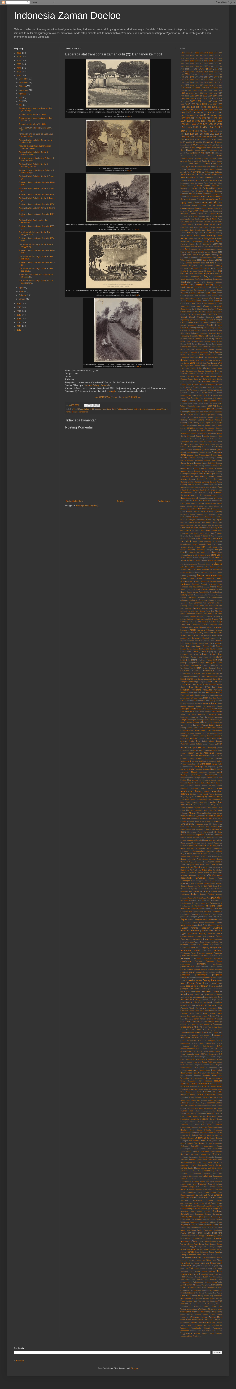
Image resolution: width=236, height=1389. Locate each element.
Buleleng (209, 285)
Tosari (219, 1271)
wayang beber (216, 1309)
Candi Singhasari (209, 303)
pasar (183, 925)
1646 (206, 61)
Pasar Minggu (192, 925)
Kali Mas (212, 622)
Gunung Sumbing (201, 482)
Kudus (198, 706)
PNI (217, 1016)
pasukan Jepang (197, 933)
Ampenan (192, 199)
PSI (201, 1027)
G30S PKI (211, 406)
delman (98, 409)
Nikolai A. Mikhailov (188, 872)
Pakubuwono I (216, 901)
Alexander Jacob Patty (199, 183)
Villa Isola (202, 1301)
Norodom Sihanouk (196, 875)
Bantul (198, 244)
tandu (68, 412)
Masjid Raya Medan (202, 805)
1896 (193, 107)
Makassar (206, 764)
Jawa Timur (196, 578)
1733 (187, 72)
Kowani (219, 698)
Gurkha (198, 485)
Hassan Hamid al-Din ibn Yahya (200, 506)
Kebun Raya (216, 654)
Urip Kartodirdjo (216, 1296)
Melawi (219, 813)
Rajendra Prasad (209, 1065)
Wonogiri (207, 1328)
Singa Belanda (204, 1130)
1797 (220, 80)
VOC (220, 1301)
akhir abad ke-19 (189, 174)
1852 (196, 93)
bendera (210, 262)
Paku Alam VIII (203, 901)
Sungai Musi (217, 1209)
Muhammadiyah (198, 851)
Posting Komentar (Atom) (87, 506)
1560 (197, 53)
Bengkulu (209, 265)
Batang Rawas (211, 252)
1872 (201, 98)
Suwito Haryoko (211, 1217)
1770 (192, 77)
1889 (198, 104)
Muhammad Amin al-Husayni (202, 843)
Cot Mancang (208, 339)
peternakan (212, 1008)
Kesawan (196, 671)
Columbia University (208, 333)
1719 (201, 69)
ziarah (199, 1336)
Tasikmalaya (211, 1236)
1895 (188, 107)
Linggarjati (184, 736)
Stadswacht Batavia (206, 1165)
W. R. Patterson (196, 1304)
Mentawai (195, 818)
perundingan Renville (191, 1002)
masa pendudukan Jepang (201, 789)
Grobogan (197, 449)
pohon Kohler (199, 1019)
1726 (215, 69)
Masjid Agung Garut (188, 797)
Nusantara (185, 883)
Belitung (189, 263)
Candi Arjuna (217, 293)
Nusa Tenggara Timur (213, 881)
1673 (201, 63)
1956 (192, 134)
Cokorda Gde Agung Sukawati (203, 330)
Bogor (207, 276)
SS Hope (192, 1165)
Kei (211, 657)
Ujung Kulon (206, 1285)
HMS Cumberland (204, 525)
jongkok (196, 608)
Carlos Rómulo (202, 306)
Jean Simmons (194, 581)
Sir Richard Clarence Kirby (200, 1135)
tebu (190, 1241)
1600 (192, 55)
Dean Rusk (194, 357)
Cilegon (212, 322)
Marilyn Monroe (201, 785)
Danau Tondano (215, 349)
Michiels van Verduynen (204, 821)
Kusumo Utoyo (216, 709)
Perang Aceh (209, 980)
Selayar (202, 1116)
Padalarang (184, 894)
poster (187, 1021)
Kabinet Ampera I (197, 616)
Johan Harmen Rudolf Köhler (198, 592)
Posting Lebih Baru (74, 501)
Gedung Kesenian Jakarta (192, 420)
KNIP (216, 682)
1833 (198, 88)
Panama (213, 909)
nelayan (190, 864)
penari (192, 972)
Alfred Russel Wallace (208, 186)
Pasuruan (184, 939)
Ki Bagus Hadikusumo (189, 676)
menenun (218, 816)
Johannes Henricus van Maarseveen (205, 598)
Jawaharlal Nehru (213, 578)
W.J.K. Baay (210, 1304)
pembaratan (217, 964)
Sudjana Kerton (216, 1171)
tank (220, 1233)
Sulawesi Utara (202, 1187)
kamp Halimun (200, 627)
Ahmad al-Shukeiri (203, 166)
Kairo (198, 619)
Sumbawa (184, 1200)
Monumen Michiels (194, 840)
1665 (187, 63)
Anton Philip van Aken (209, 208)
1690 (197, 66)
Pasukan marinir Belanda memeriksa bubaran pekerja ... (35, 147)
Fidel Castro (197, 395)
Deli (201, 357)
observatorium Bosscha (213, 883)
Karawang (196, 638)
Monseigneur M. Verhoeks (203, 837)
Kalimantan (185, 624)
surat (192, 1214)
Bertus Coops (212, 271)
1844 (200, 90)
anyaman (183, 211)
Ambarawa (196, 196)
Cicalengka (210, 317)
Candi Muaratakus (187, 301)
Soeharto (184, 1154)
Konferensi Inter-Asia (197, 693)
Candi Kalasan (202, 298)
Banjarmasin (185, 241)
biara (182, 273)
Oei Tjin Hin (198, 886)
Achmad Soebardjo (202, 161)
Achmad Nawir (216, 158)
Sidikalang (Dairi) (197, 1127)
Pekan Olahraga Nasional (201, 953)
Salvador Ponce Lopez (197, 1103)
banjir (206, 241)
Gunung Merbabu (215, 471)
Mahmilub (203, 756)
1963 (193, 137)
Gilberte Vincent (212, 439)
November (24, 82)
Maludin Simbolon (203, 769)
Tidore (208, 1260)
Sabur (182, 1100)
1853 (201, 93)
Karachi (197, 635)
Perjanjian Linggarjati (212, 991)
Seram (212, 1119)
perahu (152, 409)
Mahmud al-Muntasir (204, 758)
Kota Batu (212, 698)
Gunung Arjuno (193, 455)
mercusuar (213, 818)
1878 (187, 101)
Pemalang (198, 961)
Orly (195, 889)
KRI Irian (205, 701)
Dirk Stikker (190, 368)
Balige (201, 233)
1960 (212, 134)
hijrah (219, 519)
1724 (205, 69)
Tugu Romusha (211, 1279)
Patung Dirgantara (215, 939)
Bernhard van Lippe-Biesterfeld (193, 271)
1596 (220, 53)
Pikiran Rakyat (201, 1016)
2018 (19, 307)
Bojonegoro (218, 276)
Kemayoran (211, 662)
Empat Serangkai (193, 384)
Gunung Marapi (186, 471)
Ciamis (203, 314)
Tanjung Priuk (210, 1233)
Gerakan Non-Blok (197, 431)
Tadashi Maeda (209, 1219)
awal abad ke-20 (87, 409)
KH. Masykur (195, 673)
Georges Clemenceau (205, 428)
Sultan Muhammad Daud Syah (194, 1192)
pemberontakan (187, 966)
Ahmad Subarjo (216, 169)
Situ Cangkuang (215, 1143)
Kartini (182, 646)
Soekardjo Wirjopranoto (200, 1154)
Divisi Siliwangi (203, 368)
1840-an (183, 90)
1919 (201, 115)
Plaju (213, 1016)
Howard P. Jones (201, 536)
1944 (195, 127)
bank (212, 241)
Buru (195, 290)
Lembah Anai (209, 728)
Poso (182, 1022)
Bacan (206, 227)
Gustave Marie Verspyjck (204, 487)
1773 (201, 77)
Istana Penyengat (215, 560)
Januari (22, 299)
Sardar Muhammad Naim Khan (210, 1108)
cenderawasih (216, 306)
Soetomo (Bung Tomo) (198, 1159)
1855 (210, 93)
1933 (208, 121)
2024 (19, 60)
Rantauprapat (205, 1070)
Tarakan (183, 1236)
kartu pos (190, 646)
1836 (207, 88)
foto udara (217, 398)
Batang (219, 249)
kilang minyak (186, 679)
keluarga (217, 659)
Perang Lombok (215, 986)
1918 (196, 115)
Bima (196, 273)
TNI (191, 1268)
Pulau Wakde (191, 1032)
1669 (197, 63)
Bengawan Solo (196, 265)
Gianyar (202, 439)
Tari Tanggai (200, 1236)
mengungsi (185, 818)
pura (206, 1032)
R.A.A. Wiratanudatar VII (206, 1049)
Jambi (189, 569)
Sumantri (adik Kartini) (204, 1195)
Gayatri (190, 415)
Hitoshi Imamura (186, 525)
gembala (191, 428)
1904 (201, 110)
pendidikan (185, 975)
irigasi (104, 409)
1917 (192, 115)
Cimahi (210, 325)
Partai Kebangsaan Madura (210, 922)
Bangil (220, 236)
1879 (192, 101)
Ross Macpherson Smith (190, 1092)
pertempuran (198, 997)
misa (220, 824)
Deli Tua (218, 357)
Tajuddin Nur (204, 1222)
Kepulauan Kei (216, 665)
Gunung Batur (216, 455)
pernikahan (209, 994)
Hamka (219, 498)
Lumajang (212, 748)
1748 (220, 72)
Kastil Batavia (216, 646)
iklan (203, 547)
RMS (199, 1086)
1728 (220, 69)
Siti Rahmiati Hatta (197, 1141)
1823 (211, 85)
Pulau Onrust (195, 1030)
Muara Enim (217, 840)
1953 (220, 131)
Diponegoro (184, 365)
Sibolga (209, 1124)
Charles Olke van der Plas (190, 312)
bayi (214, 257)
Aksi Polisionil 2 (207, 177)
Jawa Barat (111, 409)
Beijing (205, 260)
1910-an (196, 112)
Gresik (189, 449)
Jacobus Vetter (204, 564)
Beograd (203, 268)
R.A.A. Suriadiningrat (203, 1046)
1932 (203, 121)
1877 (182, 101)
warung (194, 1309)
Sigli (205, 1127)
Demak (192, 360)
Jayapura (184, 581)
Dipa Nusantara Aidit (214, 363)
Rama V (203, 1067)
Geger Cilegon (210, 423)
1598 (182, 55)
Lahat (182, 714)
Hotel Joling (193, 533)
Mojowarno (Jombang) (213, 835)
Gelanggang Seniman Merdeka (199, 425)
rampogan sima (215, 1067)
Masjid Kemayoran (200, 802)
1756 (211, 74)
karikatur (218, 641)
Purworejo (195, 1038)
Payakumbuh (196, 947)
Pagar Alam (206, 898)
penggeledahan (196, 977)
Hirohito (208, 522)
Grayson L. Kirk (208, 447)
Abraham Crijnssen (199, 156)
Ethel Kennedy (186, 387)
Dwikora (213, 376)
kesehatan (208, 670)
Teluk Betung (210, 1244)
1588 (211, 53)
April (21, 288)
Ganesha (218, 409)
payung (145, 409)
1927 (209, 118)
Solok (215, 1159)
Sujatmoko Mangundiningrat (191, 1176)
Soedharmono (185, 1151)
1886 (182, 104)
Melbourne (184, 816)
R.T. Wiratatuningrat (214, 1057)
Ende (202, 384)
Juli (20, 97)
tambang (194, 1227)
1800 (192, 82)
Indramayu (201, 550)
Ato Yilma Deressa (203, 222)
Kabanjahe (184, 616)
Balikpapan (209, 233)
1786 (192, 80)
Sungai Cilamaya (197, 1206)
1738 (192, 72)
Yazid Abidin (217, 1331)
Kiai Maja (218, 676)
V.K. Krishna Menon (200, 1298)
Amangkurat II (216, 194)
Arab (206, 211)
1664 (182, 63)
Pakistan (192, 901)
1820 (197, 85)
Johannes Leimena (206, 600)
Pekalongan (185, 953)
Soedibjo (196, 1151)
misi (182, 827)
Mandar (212, 772)
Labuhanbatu (217, 711)
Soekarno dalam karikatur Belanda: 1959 (36, 194)
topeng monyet (208, 1271)
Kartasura (218, 643)
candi (207, 293)
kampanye (184, 630)
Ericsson (219, 384)
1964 (198, 137)
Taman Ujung (185, 1227)
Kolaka (199, 684)
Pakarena (184, 901)
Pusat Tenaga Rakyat (209, 1038)
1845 (205, 90)
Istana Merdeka (187, 560)
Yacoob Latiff (195, 1331)
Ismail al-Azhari (198, 555)
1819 (192, 85)
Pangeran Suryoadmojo (213, 911)
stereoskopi (217, 1168)
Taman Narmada (204, 1225)
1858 (182, 96)
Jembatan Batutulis (200, 584)
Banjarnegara (197, 241)
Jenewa (206, 587)
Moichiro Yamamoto (187, 835)
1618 (187, 58)
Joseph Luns (207, 608)
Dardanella (204, 352)
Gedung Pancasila (214, 420)
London (201, 738)
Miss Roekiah (191, 827)
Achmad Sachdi (186, 161)
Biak (220, 271)
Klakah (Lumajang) (205, 679)
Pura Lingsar (213, 1032)
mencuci (209, 816)
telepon (189, 1244)
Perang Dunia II (195, 983)
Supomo (207, 1211)
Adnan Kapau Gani (213, 164)
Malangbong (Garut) (213, 767)
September (24, 90)
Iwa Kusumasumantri (188, 564)
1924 (193, 118)
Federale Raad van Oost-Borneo (196, 393)
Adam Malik (193, 164)
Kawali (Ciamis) (199, 652)
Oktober (22, 86)
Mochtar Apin (203, 827)
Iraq (208, 552)
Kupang (193, 709)
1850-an (184, 93)
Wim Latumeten (195, 1325)
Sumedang (197, 1200)
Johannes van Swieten (204, 603)
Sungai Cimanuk (210, 1206)
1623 (201, 58)
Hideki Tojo (210, 520)
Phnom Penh (194, 1011)
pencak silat (200, 972)
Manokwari (214, 777)
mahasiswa (193, 756)
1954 (182, 134)
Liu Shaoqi (194, 736)
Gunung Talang (216, 482)
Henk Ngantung (215, 511)
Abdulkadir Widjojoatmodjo (202, 153)
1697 (201, 66)
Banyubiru (207, 244)
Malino (192, 769)
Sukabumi (207, 1176)
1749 (182, 74)
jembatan (185, 584)
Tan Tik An (202, 1227)
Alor (192, 191)
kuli (204, 706)
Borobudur (185, 282)
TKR (186, 1268)
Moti (210, 840)
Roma (201, 1089)
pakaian (216, 897)
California (200, 293)
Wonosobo (184, 1331)
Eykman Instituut (199, 387)
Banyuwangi (185, 246)
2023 (19, 64)
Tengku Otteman (210, 1249)
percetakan (218, 989)
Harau (195, 501)
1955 (187, 134)
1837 (212, 88)
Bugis (191, 285)
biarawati (189, 273)
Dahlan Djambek (198, 344)
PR (202, 1022)
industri (183, 552)
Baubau (194, 257)
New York (210, 864)
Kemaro (201, 663)
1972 (203, 139)
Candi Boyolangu (186, 295)
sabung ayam (216, 1097)
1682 (220, 63)
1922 (182, 118)
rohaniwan (193, 1089)
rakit (196, 1067)
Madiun (191, 753)
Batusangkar (185, 257)
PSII (205, 1027)
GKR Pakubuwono (197, 441)
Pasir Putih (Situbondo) (207, 925)
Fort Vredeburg (206, 398)
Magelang (209, 753)
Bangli (200, 238)
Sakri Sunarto (202, 1100)
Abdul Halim (211, 148)
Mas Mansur (207, 788)
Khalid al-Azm (206, 673)
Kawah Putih (185, 652)
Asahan (209, 216)
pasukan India (207, 931)
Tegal (194, 1241)
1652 (211, 61)
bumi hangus (186, 287)
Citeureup (184, 328)
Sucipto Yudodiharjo (194, 1171)
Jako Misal (184, 567)
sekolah (210, 1113)
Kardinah (205, 638)
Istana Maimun (215, 558)
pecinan (218, 947)
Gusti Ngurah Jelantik (195, 490)
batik (220, 252)
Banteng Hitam (187, 244)
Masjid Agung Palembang (207, 797)
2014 (19, 322)
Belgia (182, 263)
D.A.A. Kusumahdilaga (194, 341)
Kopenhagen (198, 698)
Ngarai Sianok (194, 867)
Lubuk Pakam (196, 744)
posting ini (111, 391)
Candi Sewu (196, 303)
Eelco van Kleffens (201, 379)
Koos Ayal (188, 698)
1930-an (190, 121)
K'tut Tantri (218, 614)
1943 (189, 127)
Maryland (194, 788)
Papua (183, 919)
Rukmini (192, 1095)
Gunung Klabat (186, 468)
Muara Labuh (185, 843)
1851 (191, 93)
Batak (187, 249)
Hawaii (189, 509)
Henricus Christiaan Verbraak (191, 514)
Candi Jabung (212, 295)
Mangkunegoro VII (187, 777)
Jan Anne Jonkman (201, 569)
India (215, 547)
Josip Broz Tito (212, 611)
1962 (188, 137)
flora (210, 395)
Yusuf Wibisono (215, 1333)
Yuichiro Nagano (201, 1333)
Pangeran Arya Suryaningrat (191, 911)
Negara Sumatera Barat (198, 862)
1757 (216, 74)
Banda (189, 235)
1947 (218, 127)
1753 (197, 74)
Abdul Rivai (184, 153)
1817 (182, 85)
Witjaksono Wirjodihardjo (190, 1328)
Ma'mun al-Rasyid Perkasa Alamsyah (203, 750)
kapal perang (197, 633)
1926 (204, 118)
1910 (188, 112)
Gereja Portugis (202, 436)
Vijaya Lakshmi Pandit (188, 1301)
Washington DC (204, 1309)
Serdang (201, 1122)
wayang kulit (197, 1312)
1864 (210, 96)
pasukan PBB (201, 936)
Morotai (205, 840)
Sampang (191, 1105)
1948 (184, 130)
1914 (220, 112)
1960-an (218, 134)
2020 (19, 75)
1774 (206, 77)
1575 (206, 53)
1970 (187, 139)
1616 (182, 58)
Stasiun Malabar (194, 1168)
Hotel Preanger (216, 533)
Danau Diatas (192, 347)
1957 (197, 134)
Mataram (197, 807)
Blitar (212, 273)
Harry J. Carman (197, 503)
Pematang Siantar (214, 961)
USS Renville (185, 1298)
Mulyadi (183, 854)
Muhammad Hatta (203, 845)
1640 (201, 61)
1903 (196, 110)
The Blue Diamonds (214, 1255)
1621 (197, 58)
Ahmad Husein (216, 166)
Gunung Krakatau (200, 468)
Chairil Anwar (202, 309)
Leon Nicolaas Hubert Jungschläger (208, 730)
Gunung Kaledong (208, 463)
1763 (182, 77)
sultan (212, 1187)
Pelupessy (197, 958)
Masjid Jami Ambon (209, 799)
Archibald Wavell (196, 214)
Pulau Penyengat (210, 1030)
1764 (187, 77)
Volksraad (184, 1304)
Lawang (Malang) (200, 725)
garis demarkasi (202, 412)
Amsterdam (202, 199)
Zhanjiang (184, 1336)
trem (196, 1274)
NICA (204, 870)
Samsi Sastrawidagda (203, 1105)
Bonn (220, 279)
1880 (198, 101)
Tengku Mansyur (196, 1249)
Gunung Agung (205, 452)
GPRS (207, 444)
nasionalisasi (217, 856)
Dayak (208, 354)
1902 (190, 110)
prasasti (193, 1024)
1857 (220, 93)
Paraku (190, 919)
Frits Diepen (201, 406)
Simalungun (212, 1127)
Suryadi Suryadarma (213, 1214)
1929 (220, 118)
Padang (194, 894)
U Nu (194, 1285)
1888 (193, 104)
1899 (208, 107)
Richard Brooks (216, 1084)
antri (220, 208)
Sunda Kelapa (216, 1203)
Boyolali (196, 282)
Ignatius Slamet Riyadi (190, 547)
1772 (197, 77)
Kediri (200, 657)
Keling (209, 660)
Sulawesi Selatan (215, 1184)
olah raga (208, 886)
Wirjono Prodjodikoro (213, 1325)
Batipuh (183, 255)
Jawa (200, 575)
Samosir (183, 1105)
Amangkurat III (185, 196)
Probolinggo (217, 1024)
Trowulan (190, 1277)
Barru (182, 249)
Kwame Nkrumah (205, 711)
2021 (19, 72)
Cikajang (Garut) (206, 320)
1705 (216, 66)
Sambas (219, 1103)
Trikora (183, 1277)
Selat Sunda (192, 1116)
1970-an (193, 139)
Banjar (219, 238)
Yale (203, 1331)
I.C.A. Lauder (217, 544)
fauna (219, 390)
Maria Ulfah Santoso (214, 783)
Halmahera (218, 493)
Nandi (209, 856)
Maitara (195, 761)
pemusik (184, 972)
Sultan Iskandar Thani (198, 1189)
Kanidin (188, 633)
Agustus (22, 94)
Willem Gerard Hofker (200, 1320)
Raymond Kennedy (193, 1076)
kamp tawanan (214, 627)
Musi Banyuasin (193, 856)
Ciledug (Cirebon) (201, 322)
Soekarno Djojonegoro (189, 1157)
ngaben (219, 864)
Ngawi (203, 867)
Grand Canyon (216, 444)
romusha (207, 1089)
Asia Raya (217, 216)
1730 (182, 72)
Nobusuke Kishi (210, 872)
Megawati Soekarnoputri (206, 813)
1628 (211, 58)
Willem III (213, 1320)
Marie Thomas (186, 785)
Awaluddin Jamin (186, 227)
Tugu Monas (185, 1279)
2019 (19, 304)
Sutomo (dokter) (199, 1217)
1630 (220, 58)
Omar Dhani (217, 886)
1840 (220, 88)
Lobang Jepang (206, 736)
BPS (203, 282)
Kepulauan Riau (186, 668)
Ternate (190, 1252)
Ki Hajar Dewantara (206, 676)
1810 (211, 82)
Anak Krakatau (194, 203)
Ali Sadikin (192, 188)
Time (214, 1260)
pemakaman (185, 961)
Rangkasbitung (186, 1070)
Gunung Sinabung (196, 479)
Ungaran (216, 1290)
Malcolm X (184, 769)
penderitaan (210, 972)
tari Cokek (191, 1236)
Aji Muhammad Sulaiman (212, 172)
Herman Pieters (204, 517)
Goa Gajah (208, 441)
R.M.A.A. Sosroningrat (209, 1054)
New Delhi (199, 864)
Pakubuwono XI (186, 906)
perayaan (195, 989)
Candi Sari (184, 303)
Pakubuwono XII (201, 906)
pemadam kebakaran (213, 958)
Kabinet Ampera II (214, 616)
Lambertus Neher (215, 714)
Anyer (190, 211)
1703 (211, 66)
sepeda (204, 1119)
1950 (197, 131)
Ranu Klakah (216, 1070)
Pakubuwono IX (186, 903)
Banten (219, 241)
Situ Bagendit (200, 1143)
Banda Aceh (199, 236)
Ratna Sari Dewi (199, 1073)
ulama (214, 1285)
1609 (216, 55)
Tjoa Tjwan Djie (197, 1266)
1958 (202, 134)
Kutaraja (188, 711)
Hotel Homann (211, 530)
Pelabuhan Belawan (199, 956)
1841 (190, 90)
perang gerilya (210, 983)
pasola (219, 925)
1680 (211, 63)
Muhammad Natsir (203, 848)
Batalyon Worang (209, 249)
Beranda (120, 501)
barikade (194, 246)
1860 (192, 96)
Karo (212, 643)
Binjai (206, 273)
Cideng (219, 317)
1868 (187, 98)
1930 (183, 121)
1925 (198, 118)
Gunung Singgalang (214, 479)
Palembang (185, 908)
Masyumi (189, 807)
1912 (208, 112)
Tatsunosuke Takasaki (202, 1238)
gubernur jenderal (209, 449)
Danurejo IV (185, 352)
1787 (197, 80)
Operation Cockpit (187, 889)
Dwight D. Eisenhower (200, 376)
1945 (203, 127)
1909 (182, 112)
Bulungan (218, 285)
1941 (219, 123)
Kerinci (219, 668)
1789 (206, 80)
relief (199, 1081)
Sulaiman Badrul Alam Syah (203, 1181)
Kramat (199, 701)
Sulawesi (202, 1184)
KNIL (210, 681)
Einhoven (213, 379)
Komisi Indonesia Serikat (212, 684)
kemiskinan (196, 665)
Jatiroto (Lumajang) (188, 576)
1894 (182, 107)
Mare (189, 780)
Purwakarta (217, 1035)
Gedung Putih (186, 423)
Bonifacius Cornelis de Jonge (206, 279)
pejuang (218, 950)
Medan (192, 813)
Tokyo (219, 1268)
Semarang (211, 1116)
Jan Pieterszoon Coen (213, 572)
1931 (197, 121)
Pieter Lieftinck (196, 1013)
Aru (190, 216)
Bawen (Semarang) (204, 257)
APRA (195, 211)
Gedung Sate (198, 423)
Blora (217, 273)
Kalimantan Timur (215, 624)
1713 (191, 69)
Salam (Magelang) (215, 1100)
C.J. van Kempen (209, 290)
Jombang (187, 608)
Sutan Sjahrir (186, 1217)
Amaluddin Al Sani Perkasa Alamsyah (195, 194)
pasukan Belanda (189, 930)
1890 (204, 104)
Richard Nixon (186, 1086)
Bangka (183, 238)
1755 (206, 74)
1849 (215, 90)
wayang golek (185, 1312)
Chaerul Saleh (190, 309)
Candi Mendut (215, 298)
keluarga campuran (188, 663)
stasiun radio (206, 1168)
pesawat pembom (213, 1002)
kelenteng (192, 660)
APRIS (201, 211)
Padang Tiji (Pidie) (194, 898)
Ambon (204, 196)
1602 (201, 55)
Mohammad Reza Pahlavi (201, 829)
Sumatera (218, 1195)
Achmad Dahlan (186, 158)
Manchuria (203, 772)
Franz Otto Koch (210, 403)
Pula (209, 1027)
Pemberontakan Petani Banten (209, 967)
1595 (216, 53)
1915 (182, 115)
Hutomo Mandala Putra (201, 544)
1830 (182, 88)
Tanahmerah (191, 1230)
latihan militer (206, 722)
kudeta (191, 706)
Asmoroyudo (185, 219)
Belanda (218, 260)
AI (191, 172)
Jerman (183, 589)
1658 (216, 61)
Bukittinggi (199, 285)
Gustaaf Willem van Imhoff (212, 485)
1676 (206, 63)
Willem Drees (185, 1320)
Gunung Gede (209, 460)
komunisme (185, 690)
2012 (19, 330)
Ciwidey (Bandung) (196, 328)
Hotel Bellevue (199, 528)
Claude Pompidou (211, 328)
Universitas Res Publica (213, 1293)
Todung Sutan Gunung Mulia (205, 1268)
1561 (202, 53)
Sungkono (184, 1211)
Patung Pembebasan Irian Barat (206, 942)
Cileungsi (218, 322)
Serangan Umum (187, 1122)
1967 (215, 137)
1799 (187, 82)
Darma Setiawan (215, 352)
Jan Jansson (200, 572)
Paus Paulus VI (215, 944)
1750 (187, 74)
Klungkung (203, 682)
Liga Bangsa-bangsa (214, 733)
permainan (198, 994)
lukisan (202, 747)
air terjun (197, 172)
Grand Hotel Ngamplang (190, 447)
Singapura (195, 1132)
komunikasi (217, 687)
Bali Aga (195, 233)
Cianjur (183, 317)
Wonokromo (217, 1328)
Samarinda (211, 1103)
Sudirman (206, 1171)
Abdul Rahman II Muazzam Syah (208, 150)
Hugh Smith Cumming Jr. (203, 541)
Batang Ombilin (197, 252)
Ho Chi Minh (217, 525)
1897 (198, 107)
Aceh (219, 155)
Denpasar (208, 360)
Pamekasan (205, 909)
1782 (187, 80)
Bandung (211, 235)
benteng (218, 265)
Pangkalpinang (196, 914)
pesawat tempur (203, 1005)
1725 (210, 69)
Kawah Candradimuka (189, 649)
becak (199, 260)
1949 (191, 131)
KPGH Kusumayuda (188, 701)
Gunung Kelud (191, 466)
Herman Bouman (191, 517)
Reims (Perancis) (187, 1081)
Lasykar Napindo (192, 722)
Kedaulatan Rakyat (188, 657)
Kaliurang (184, 627)
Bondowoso (185, 279)
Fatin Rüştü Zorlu (199, 390)
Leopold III (199, 733)
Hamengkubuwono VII (189, 498)
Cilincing (201, 325)
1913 (214, 112)
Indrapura (210, 550)
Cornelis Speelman (195, 339)
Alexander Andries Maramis (198, 180)
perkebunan (186, 994)
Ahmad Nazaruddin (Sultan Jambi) (194, 169)
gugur (219, 449)
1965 (204, 137)
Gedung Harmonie (214, 417)
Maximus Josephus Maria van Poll (201, 810)
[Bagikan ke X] (92, 405)
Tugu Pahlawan (198, 1279)
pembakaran (185, 964)
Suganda (206, 1173)
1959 (207, 134)
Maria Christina (212, 780)
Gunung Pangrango (188, 474)
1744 (206, 72)
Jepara (219, 587)
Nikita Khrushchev (215, 870)
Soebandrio (217, 1149)
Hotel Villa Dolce (186, 536)
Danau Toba (201, 349)
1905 (206, 110)
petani (203, 1008)
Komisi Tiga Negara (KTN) (195, 687)
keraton (197, 668)
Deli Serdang (209, 357)
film (205, 395)
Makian (214, 764)
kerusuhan (184, 671)
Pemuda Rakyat (193, 969)
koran (205, 698)
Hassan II (218, 506)
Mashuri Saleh (196, 794)
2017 (19, 311)
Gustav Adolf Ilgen (187, 487)
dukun (182, 376)
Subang (183, 1171)
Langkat (184, 720)
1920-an (213, 115)
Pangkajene (184, 914)
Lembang (189, 730)
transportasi (83, 412)
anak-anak (209, 202)
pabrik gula (205, 891)
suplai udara (196, 1211)
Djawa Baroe (217, 368)
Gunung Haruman (194, 463)
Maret (21, 291)
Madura (199, 753)
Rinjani (194, 1086)
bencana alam (199, 263)
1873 (206, 98)
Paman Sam (196, 909)
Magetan (219, 753)
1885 (220, 101)
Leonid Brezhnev (187, 733)
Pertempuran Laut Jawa (212, 997)
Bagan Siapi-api (216, 227)
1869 (192, 98)
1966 (209, 136)
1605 (206, 55)
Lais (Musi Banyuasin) (196, 714)
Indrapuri (218, 550)
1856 (215, 93)
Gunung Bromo (187, 458)
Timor (219, 1260)
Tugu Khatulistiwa (215, 1277)
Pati (198, 939)
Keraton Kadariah (209, 668)
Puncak (200, 1032)
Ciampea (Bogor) (215, 314)
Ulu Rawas (191, 1288)
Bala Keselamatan (197, 230)
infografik (192, 552)
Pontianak (218, 1019)
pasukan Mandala (187, 936)
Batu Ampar (191, 255)
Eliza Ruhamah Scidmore (208, 382)
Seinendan (201, 1114)
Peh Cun (207, 950)
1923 (188, 118)
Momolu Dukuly (186, 837)
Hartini (207, 503)
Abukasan (212, 156)
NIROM (200, 872)
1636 (192, 61)
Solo (210, 1159)
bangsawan (210, 238)
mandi (219, 772)
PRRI (196, 1027)
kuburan (213, 703)
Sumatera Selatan (188, 1198)
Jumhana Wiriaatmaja (204, 614)
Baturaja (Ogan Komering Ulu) (209, 255)
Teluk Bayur (199, 1244)
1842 (195, 90)
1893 (220, 104)
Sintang (219, 1132)
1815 (220, 82)
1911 (203, 112)
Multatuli (219, 851)
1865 (215, 96)
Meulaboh (190, 821)
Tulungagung (198, 1282)
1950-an (204, 131)
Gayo (196, 415)
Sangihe (183, 1108)
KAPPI (190, 635)
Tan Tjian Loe (212, 1227)
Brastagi (210, 282)
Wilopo (182, 1325)
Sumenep (209, 1200)
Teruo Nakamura (201, 1252)
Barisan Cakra (203, 246)
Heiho (194, 509)
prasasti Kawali (203, 1024)
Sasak (219, 1111)
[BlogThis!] (89, 405)
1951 (210, 131)
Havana (183, 509)
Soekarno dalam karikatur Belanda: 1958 (36, 204)
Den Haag (200, 360)
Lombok (193, 738)
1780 (220, 77)
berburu (211, 268)
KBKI (196, 654)
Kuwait (195, 711)
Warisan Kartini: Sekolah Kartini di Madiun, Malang (33, 153)
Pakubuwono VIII (201, 903)
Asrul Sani (195, 219)
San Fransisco (217, 1105)
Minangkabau (187, 824)
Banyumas (217, 244)
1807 (206, 82)
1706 (220, 66)
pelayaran (185, 958)
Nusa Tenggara (197, 881)
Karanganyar (206, 635)
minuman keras (202, 824)
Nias (199, 870)
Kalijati (219, 622)
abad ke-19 (210, 142)
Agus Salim (191, 166)
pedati (197, 950)
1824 (216, 85)
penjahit (213, 977)
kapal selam (208, 633)
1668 (192, 63)
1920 (78, 409)
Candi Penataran (215, 301)
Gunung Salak (192, 476)
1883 (209, 101)
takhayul (213, 1222)
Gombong (184, 444)
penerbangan (201, 975)
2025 (19, 57)
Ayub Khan (198, 227)
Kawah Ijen (204, 649)
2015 (19, 319)
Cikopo (183, 322)
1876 (220, 98)
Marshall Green (215, 785)
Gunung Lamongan (214, 468)
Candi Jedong (190, 298)
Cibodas (200, 317)
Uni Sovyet (200, 1293)
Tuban (205, 1277)
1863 (205, 96)
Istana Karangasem (200, 558)
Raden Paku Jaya (194, 1062)
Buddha (183, 285)
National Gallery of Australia (97, 385)
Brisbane (219, 282)
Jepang (213, 587)
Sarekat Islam (186, 1111)
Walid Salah (210, 1306)
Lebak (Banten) (215, 725)
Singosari (211, 1132)
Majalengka (203, 761)
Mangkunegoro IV (213, 775)
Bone (192, 279)
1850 (220, 90)
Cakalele (192, 293)
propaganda (186, 1027)
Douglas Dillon (199, 374)
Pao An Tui (217, 917)
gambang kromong (199, 409)
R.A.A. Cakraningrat (206, 1040)
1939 (199, 124)
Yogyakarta (186, 1333)
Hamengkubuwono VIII (207, 498)
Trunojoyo (198, 1277)
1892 (215, 104)
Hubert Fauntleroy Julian (190, 539)
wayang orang (209, 1312)
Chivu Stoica (217, 312)
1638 (197, 61)
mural (189, 854)
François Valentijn (187, 401)
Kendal (205, 665)
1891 (210, 104)
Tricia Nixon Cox (215, 1274)
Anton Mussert (195, 208)
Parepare (198, 919)
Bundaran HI (199, 287)
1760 (220, 74)
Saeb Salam (191, 1100)
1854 (205, 93)
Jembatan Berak (215, 584)
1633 (182, 61)
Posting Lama (164, 501)
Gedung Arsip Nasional (196, 417)
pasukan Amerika (189, 928)
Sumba (219, 1198)
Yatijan (208, 1331)
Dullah (188, 376)
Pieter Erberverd (210, 1011)
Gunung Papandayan (206, 474)
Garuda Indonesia (215, 412)
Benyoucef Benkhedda (189, 268)
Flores (215, 395)
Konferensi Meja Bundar (190, 695)
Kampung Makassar (205, 630)
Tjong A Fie (208, 1266)
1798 (182, 82)
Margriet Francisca (199, 780)
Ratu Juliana (212, 1073)
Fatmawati (211, 390)
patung (204, 939)
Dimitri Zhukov (201, 363)
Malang (199, 766)
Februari (23, 295)
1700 (206, 66)
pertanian (188, 997)
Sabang (206, 1097)
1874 (210, 98)
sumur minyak (204, 1203)
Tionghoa (185, 1263)
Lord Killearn (211, 738)
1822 (206, 85)
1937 (188, 124)
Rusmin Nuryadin (195, 1097)
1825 (220, 85)
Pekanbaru (218, 953)
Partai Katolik (192, 922)
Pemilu (183, 969)
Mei (21, 105)
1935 (220, 121)
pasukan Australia (211, 928)
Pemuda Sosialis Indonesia (211, 969)
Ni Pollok (193, 870)
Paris (205, 919)
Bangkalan (193, 238)
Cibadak (192, 317)
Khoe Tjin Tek (216, 673)
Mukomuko (210, 851)
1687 (192, 66)
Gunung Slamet (186, 482)
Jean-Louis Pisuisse (208, 581)
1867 (182, 98)
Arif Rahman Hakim (213, 214)
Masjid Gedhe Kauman (193, 799)
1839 (216, 88)
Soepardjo (210, 1157)
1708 (182, 69)
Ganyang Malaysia (187, 412)
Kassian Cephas (202, 646)
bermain (219, 268)
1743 (201, 72)
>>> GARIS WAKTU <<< (106, 397)
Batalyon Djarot (196, 249)
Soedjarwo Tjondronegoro (211, 1151)
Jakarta (217, 563)
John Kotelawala (211, 606)
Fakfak (189, 390)
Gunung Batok (205, 455)
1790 (211, 80)
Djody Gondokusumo (188, 371)
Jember (200, 587)
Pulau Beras (217, 1027)
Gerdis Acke (211, 433)
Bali (189, 232)
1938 (194, 124)
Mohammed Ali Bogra (213, 832)
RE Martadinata (197, 1078)
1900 (214, 107)
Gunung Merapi (200, 471)
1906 (211, 110)
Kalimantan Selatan (199, 624)
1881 (204, 101)
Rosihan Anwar (216, 1089)
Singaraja (203, 1132)
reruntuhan (203, 1083)
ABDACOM (194, 145)
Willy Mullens (217, 1322)
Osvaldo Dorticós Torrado (207, 889)
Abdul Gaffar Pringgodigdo (195, 148)
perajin (199, 980)
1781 (182, 80)
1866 (220, 96)
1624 (206, 58)
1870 (196, 98)
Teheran (201, 1241)
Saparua (191, 1108)
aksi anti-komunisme (213, 175)
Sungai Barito (185, 1206)
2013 (19, 326)
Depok (216, 360)
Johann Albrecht (200, 595)
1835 (202, 88)
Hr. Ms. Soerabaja (215, 536)
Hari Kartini (212, 501)
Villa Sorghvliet (212, 1301)
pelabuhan (185, 956)
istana (207, 555)
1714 (196, 69)
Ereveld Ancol (210, 384)
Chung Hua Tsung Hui (190, 314)
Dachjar (207, 341)
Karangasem (217, 635)
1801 (197, 82)
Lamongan (209, 717)
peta (214, 1005)
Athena (192, 222)
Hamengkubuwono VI (213, 495)
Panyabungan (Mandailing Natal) (199, 917)
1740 (196, 72)
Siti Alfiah (215, 1135)
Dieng (192, 363)
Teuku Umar (201, 1255)
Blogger (134, 1368)
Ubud (199, 1285)
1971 (199, 139)
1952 (216, 131)
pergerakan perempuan (190, 991)
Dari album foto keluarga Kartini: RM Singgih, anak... (34, 233)
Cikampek (218, 320)
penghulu (206, 977)
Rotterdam (207, 1092)
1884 (215, 101)
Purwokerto (185, 1038)
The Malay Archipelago (190, 1257)
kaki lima (204, 619)
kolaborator (191, 684)
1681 (216, 63)
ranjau (195, 1070)
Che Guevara (207, 312)
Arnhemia (184, 216)
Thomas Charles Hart (196, 1260)
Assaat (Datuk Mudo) (208, 219)
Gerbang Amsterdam (198, 433)
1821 (201, 85)
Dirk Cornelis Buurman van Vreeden (204, 365)
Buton (200, 290)
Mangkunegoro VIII (202, 777)
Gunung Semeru (207, 476)
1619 (192, 58)
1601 (197, 55)
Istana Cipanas (186, 558)
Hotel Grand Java (197, 530)
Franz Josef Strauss (195, 403)
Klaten (215, 679)
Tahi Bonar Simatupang (189, 1222)
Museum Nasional (200, 854)
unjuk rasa (185, 1295)
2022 (19, 68)
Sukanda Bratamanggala (200, 1179)
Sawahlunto (184, 1114)
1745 (211, 72)
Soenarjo (202, 1157)
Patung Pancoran (187, 942)
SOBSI (195, 1149)
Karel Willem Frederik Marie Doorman (200, 641)
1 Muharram (185, 53)
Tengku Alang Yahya (206, 1247)
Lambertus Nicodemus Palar (192, 717)
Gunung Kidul (216, 466)
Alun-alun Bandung (214, 191)
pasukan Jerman (215, 934)
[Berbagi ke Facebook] (95, 405)
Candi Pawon (201, 301)
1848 (210, 90)
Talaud (194, 1225)
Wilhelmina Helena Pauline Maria (206, 1317)
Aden (201, 164)
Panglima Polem (209, 914)
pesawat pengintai (187, 1005)
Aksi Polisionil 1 (189, 177)
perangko (184, 989)
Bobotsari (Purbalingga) (190, 276)
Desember (24, 79)
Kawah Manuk (216, 649)
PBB (212, 947)
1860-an (198, 96)
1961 (182, 137)
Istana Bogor (216, 555)
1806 (201, 82)
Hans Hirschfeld (186, 501)
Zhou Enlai (192, 1336)
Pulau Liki (184, 1030)
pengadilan (217, 975)
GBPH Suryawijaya (207, 415)
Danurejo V (195, 352)
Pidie (201, 1011)
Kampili (193, 630)
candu (192, 306)
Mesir (220, 818)
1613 (220, 55)
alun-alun (200, 191)
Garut (183, 414)
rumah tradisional (206, 1094)
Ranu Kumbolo (186, 1073)
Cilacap (190, 322)
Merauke (204, 818)
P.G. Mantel (193, 891)
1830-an (188, 88)
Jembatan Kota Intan (188, 587)
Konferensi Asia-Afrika (202, 690)
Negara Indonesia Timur (190, 859)
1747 (216, 72)
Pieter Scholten (209, 1013)
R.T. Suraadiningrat (198, 1057)
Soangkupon (185, 1149)
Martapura (184, 788)
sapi (196, 1108)
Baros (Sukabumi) (215, 246)
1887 (187, 104)
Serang (219, 1119)
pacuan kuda (216, 891)
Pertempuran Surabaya (190, 999)
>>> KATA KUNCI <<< (130, 397)
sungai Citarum (161, 409)
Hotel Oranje (204, 533)
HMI (195, 525)
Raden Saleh (207, 1062)
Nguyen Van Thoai (213, 867)
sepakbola (195, 1119)
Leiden (189, 728)
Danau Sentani (216, 347)
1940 (205, 124)
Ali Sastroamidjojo (207, 188)
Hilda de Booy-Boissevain (190, 522)
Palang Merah (215, 906)
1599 (187, 55)
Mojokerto (138, 409)
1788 (201, 80)
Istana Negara (201, 560)
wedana (190, 1314)
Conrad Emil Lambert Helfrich (201, 336)
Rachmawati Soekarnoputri (206, 1059)
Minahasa (218, 821)
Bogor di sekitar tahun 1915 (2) (32, 114)
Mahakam (184, 756)
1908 (220, 110)
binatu (200, 273)
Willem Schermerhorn (201, 1322)
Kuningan (184, 709)
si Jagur (195, 1124)
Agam (182, 166)
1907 (216, 110)
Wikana (198, 1314)
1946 (211, 127)
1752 (192, 74)
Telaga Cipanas (210, 1241)
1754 (202, 74)
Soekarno (217, 1154)
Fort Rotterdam (193, 398)
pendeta (219, 972)
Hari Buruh (203, 501)
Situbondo (184, 1146)
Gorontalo (194, 444)
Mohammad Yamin (194, 832)
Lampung (218, 717)
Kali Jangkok (203, 622)
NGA (129, 116)
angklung (184, 208)
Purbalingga (204, 1035)
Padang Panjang (207, 894)
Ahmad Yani (185, 172)
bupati (208, 287)
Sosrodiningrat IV (187, 1162)
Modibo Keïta (216, 827)
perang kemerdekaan (197, 986)
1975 (208, 139)
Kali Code (193, 622)
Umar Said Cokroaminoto (207, 1288)
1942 (183, 127)
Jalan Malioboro (196, 567)
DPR (220, 374)
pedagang (185, 950)
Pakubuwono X (216, 903)
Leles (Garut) (198, 728)
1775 (211, 77)
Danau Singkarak (187, 349)
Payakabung (185, 947)
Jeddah (219, 581)
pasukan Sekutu (214, 936)
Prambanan (209, 1021)
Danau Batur (211, 344)
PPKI (193, 1022)
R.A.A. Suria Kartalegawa (203, 1043)
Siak (202, 1124)
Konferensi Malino (214, 692)
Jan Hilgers (190, 572)
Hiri (203, 522)
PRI (211, 1024)
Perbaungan (206, 989)
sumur (196, 1203)
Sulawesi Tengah (187, 1187)
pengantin (184, 977)
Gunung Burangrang (205, 458)
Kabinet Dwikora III (187, 619)
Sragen (216, 1162)
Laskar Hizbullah (209, 720)
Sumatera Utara (206, 1197)
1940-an (212, 124)
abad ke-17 (190, 142)
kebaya (130, 409)
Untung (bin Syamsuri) (200, 1296)
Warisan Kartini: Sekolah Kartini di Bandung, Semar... (33, 165)
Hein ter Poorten (204, 509)
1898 (203, 107)
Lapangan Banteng (195, 720)
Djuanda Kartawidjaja (206, 371)
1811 (215, 82)
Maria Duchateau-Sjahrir (197, 783)
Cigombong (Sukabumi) (189, 320)
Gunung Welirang (187, 485)
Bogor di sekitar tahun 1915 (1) (32, 124)
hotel (182, 528)
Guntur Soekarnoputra (189, 452)
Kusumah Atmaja (203, 709)
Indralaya (191, 550)
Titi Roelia (195, 1263)
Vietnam (219, 1298)
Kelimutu (202, 660)
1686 (187, 66)
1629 (216, 58)
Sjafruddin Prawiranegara (202, 1146)
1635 (187, 61)
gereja (219, 433)
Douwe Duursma (211, 374)
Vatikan (212, 1298)
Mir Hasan (213, 824)
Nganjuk (183, 867)
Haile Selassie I (201, 493)
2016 (19, 315)
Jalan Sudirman (211, 567)
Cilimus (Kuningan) (188, 325)
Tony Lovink (195, 1271)
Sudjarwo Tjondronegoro (190, 1173)
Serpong (209, 1122)
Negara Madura (208, 859)
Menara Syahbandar (197, 816)
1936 (182, 124)
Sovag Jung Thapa (204, 1162)
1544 (192, 53)
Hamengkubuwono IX (190, 495)
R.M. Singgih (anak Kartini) (203, 1051)
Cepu (182, 309)
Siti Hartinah (200, 1138)
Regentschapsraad (213, 1078)
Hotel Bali (189, 528)
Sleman (219, 1146)
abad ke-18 (200, 142)
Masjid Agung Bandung (212, 794)
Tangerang (208, 1230)
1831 (194, 88)
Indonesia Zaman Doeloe (67, 15)
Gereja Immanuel (187, 436)
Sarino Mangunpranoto (205, 1111)
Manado (194, 772)
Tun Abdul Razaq (210, 1282)
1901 (73, 409)
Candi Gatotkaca (200, 295)
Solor (220, 1159)
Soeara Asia (205, 1149)
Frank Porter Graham (207, 401)
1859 (187, 96)
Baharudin (184, 230)
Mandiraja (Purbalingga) (190, 775)
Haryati (213, 503)
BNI (220, 273)
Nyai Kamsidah (197, 883)
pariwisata (212, 919)
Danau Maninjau (204, 347)
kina (195, 679)
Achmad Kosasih (201, 158)
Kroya (205, 703)
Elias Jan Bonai (191, 382)
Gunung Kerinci (204, 466)
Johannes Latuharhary (189, 600)
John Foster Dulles (196, 606)
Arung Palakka (199, 216)
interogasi (201, 552)
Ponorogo (210, 1019)
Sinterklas (184, 1135)
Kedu (206, 657)
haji (210, 493)
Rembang (208, 1081)
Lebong (183, 728)
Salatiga (184, 1103)
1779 (216, 77)
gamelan (210, 409)
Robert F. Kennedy (209, 1086)
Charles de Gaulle (215, 309)
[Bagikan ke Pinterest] (98, 405)
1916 (187, 115)
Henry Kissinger (210, 514)
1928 (214, 118)
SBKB (193, 1114)
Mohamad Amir (186, 829)
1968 (220, 137)
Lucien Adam (208, 744)
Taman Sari (217, 1225)
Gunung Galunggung (195, 460)
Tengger (75, 412)
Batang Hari (185, 252)
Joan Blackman (193, 589)
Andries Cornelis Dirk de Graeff (207, 205)
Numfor (211, 878)
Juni (21, 101)
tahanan (219, 1219)
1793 (216, 80)
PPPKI (197, 1022)
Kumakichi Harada (214, 706)
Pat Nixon (193, 939)
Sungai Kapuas (206, 1209)
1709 (187, 69)
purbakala (193, 1035)
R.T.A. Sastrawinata (187, 1059)
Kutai (182, 711)
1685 (182, 66)
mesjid (183, 821)
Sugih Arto (217, 1173)
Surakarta (184, 1214)
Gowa (201, 444)
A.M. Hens (214, 139)
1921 (220, 115)
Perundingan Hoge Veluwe (212, 1000)
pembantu (201, 964)
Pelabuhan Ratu (215, 956)
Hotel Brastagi (211, 528)
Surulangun (199, 1214)
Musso (203, 856)
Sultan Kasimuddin (215, 1189)
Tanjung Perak (195, 1233)
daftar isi (214, 341)
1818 (187, 85)
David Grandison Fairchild (191, 355)
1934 (214, 121)
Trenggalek (203, 1274)
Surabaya (217, 1211)
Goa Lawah (217, 441)
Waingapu (197, 1306)
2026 (19, 53)
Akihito (201, 175)
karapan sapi (185, 638)
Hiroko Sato (217, 522)
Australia (198, 224)
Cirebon (218, 325)
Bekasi (211, 260)
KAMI (191, 627)
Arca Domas (213, 211)
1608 (211, 55)
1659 (220, 61)
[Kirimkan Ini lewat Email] (85, 405)
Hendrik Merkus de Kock (197, 511)
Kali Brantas (121, 409)
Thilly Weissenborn (209, 1257)
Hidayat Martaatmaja (197, 520)
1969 (182, 139)
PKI (209, 1016)
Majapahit (212, 761)
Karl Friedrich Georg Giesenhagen (194, 643)
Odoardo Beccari (187, 886)
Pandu (219, 909)
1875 (215, 98)
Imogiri (209, 547)
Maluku (213, 769)
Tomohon (184, 1271)
